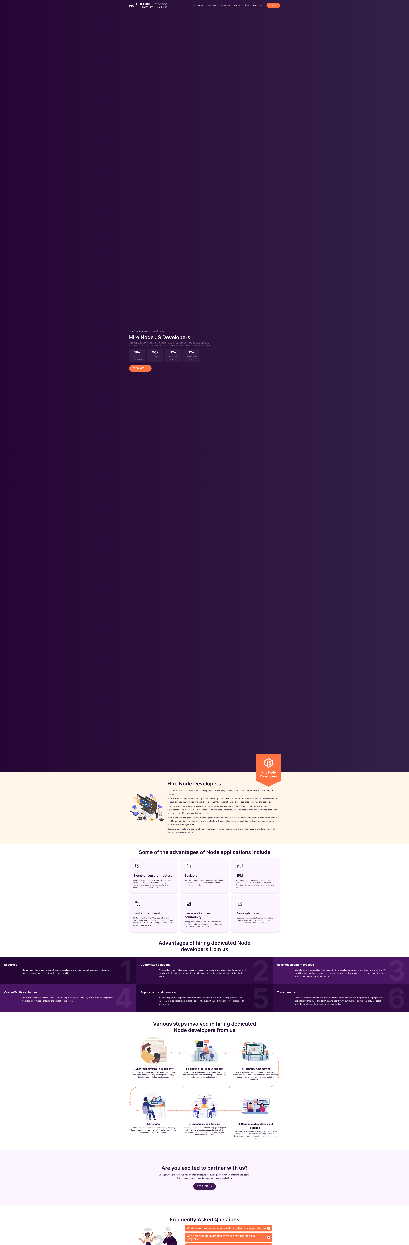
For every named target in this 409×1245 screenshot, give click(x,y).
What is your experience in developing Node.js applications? (226, 1228)
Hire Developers (141, 331)
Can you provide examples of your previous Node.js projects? (221, 1237)
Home (131, 331)
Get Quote (273, 5)
